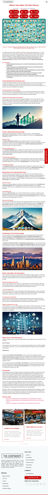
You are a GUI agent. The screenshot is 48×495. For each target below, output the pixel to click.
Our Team (4, 478)
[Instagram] (34, 484)
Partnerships (5, 483)
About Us (28, 455)
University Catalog (6, 488)
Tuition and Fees (29, 462)
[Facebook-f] (27, 484)
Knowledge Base (30, 473)
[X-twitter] (30, 484)
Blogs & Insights (6, 476)
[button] (46, 2)
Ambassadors (5, 486)
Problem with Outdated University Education (18, 428)
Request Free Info (46, 156)
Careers (4, 481)
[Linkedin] (37, 484)
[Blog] (44, 484)
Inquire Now (28, 467)
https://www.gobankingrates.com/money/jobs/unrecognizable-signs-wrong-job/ (24, 398)
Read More (6, 439)
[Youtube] (41, 484)
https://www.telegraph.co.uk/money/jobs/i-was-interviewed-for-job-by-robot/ (23, 403)
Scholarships (29, 464)
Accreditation (29, 457)
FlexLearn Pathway (30, 459)
